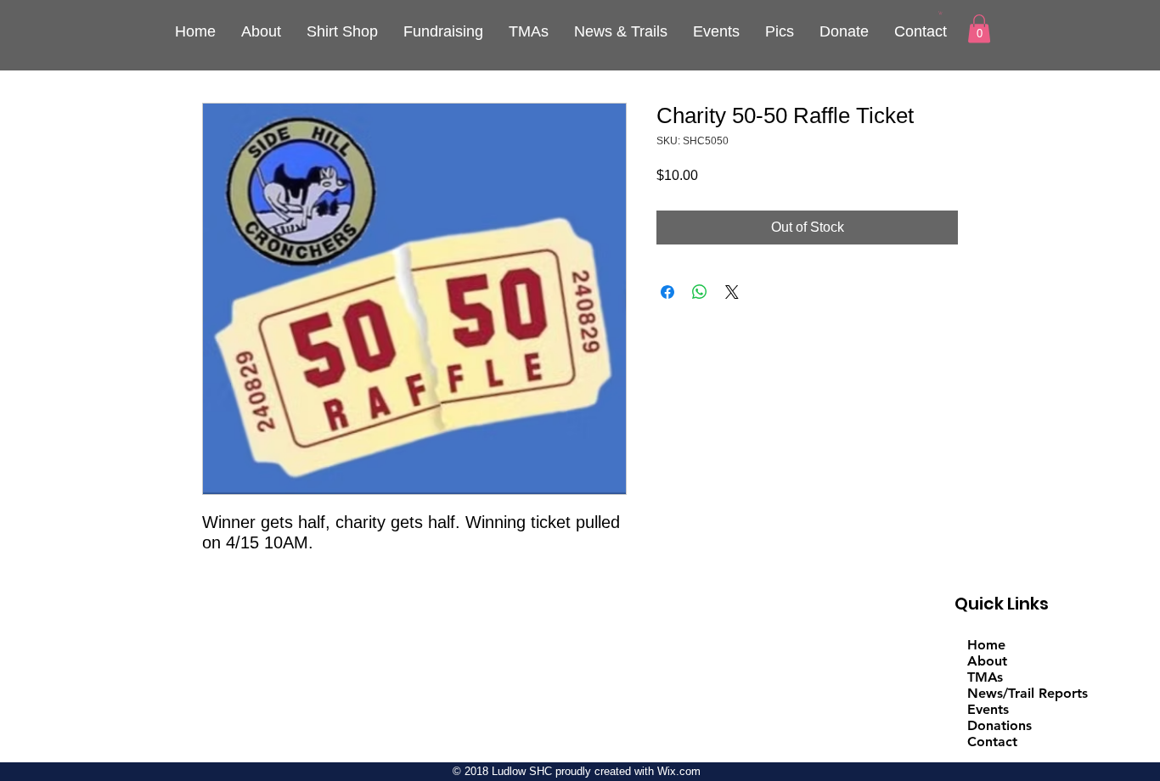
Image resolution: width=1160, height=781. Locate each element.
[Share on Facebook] (667, 292)
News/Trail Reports (1027, 693)
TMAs (985, 677)
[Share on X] (732, 292)
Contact (992, 741)
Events (988, 709)
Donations (999, 725)
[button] (940, 12)
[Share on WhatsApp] (700, 292)
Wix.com (679, 771)
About (987, 661)
